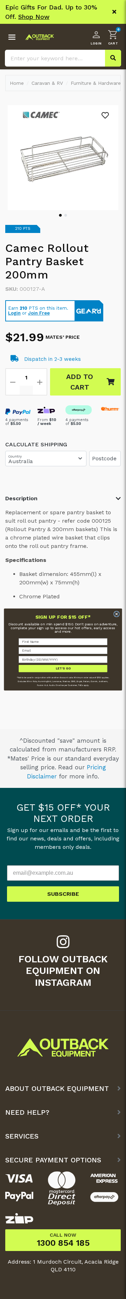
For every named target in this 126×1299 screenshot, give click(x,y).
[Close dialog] (116, 614)
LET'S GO (63, 669)
